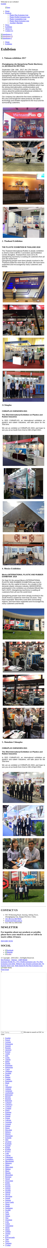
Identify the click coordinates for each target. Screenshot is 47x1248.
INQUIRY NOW (7, 941)
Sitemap (14, 960)
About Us (8, 29)
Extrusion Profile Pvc (8, 962)
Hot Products (5, 960)
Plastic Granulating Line (18, 19)
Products (8, 13)
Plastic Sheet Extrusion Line (19, 21)
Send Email (5, 969)
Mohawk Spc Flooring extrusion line (28, 964)
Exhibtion (8, 27)
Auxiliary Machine (16, 23)
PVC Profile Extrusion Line (26, 962)
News (7, 25)
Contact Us (9, 31)
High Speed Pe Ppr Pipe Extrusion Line (28, 966)
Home (7, 11)
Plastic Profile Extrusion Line (20, 17)
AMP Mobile (22, 960)
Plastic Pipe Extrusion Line (19, 15)
